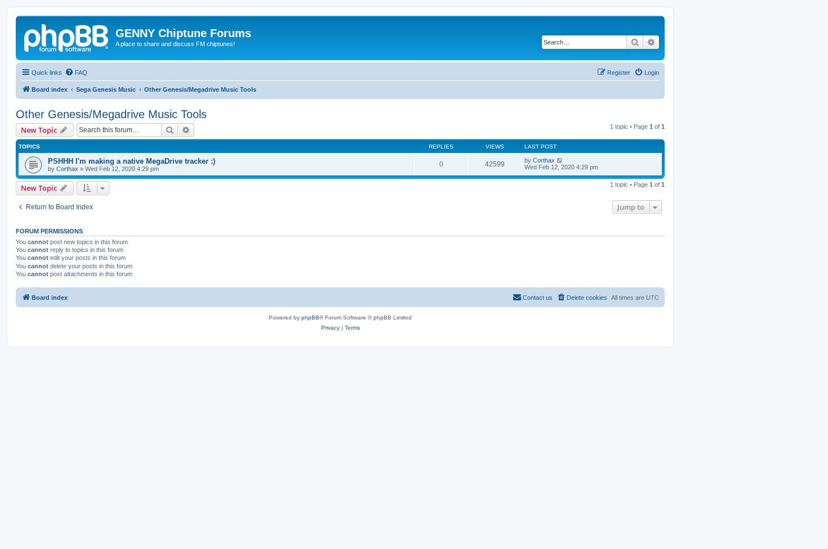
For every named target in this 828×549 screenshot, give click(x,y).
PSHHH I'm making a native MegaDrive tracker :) (131, 161)
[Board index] (67, 37)
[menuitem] (76, 72)
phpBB (310, 317)
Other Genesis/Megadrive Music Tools (111, 114)
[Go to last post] (560, 160)
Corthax (67, 168)
